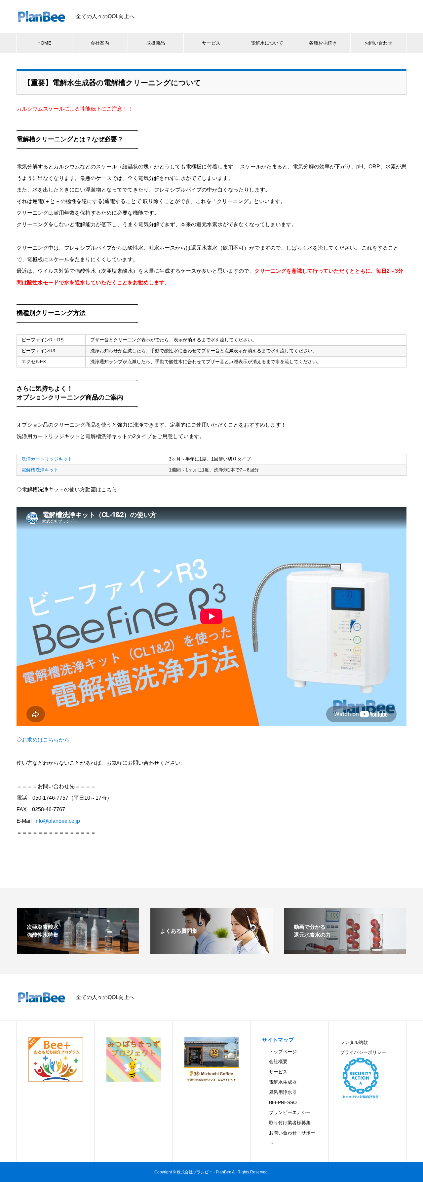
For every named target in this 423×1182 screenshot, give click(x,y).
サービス (211, 43)
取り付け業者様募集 (290, 1122)
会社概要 (278, 1061)
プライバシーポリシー (363, 1052)
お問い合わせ (378, 43)
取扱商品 (155, 43)
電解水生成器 (283, 1082)
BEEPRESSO (283, 1102)
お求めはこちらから (45, 740)
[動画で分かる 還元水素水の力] (345, 951)
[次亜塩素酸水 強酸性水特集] (78, 951)
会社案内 (100, 43)
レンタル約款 (354, 1042)
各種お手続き (323, 43)
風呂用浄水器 (283, 1092)
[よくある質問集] (211, 951)
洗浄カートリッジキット (46, 459)
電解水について (267, 43)
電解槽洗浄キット (39, 469)
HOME (44, 43)
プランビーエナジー (290, 1112)
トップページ (283, 1051)
